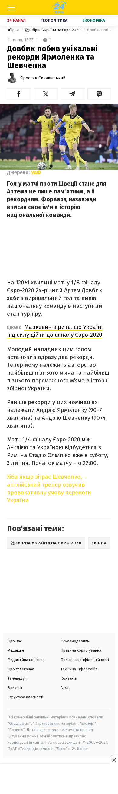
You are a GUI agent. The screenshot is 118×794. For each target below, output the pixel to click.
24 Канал (16, 20)
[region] (59, 779)
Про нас (15, 641)
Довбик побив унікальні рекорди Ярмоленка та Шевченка (99, 30)
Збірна (13, 30)
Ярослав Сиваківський (42, 78)
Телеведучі (18, 678)
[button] (19, 93)
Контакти (69, 678)
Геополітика (54, 20)
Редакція (16, 650)
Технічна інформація (79, 669)
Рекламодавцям (75, 641)
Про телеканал (21, 669)
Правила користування (81, 650)
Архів (65, 687)
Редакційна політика (26, 659)
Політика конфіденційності (85, 659)
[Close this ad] (114, 759)
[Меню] (11, 7)
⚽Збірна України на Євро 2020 (53, 30)
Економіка (93, 20)
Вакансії (15, 687)
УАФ (36, 172)
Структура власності (25, 697)
